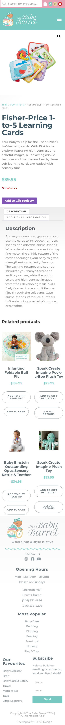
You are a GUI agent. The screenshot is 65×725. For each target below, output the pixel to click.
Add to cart (16, 411)
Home (5, 104)
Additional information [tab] (26, 217)
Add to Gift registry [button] (19, 200)
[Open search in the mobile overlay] (21, 3)
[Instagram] (55, 4)
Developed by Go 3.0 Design (34, 722)
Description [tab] (16, 211)
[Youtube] (60, 4)
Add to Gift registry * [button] (48, 397)
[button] (59, 19)
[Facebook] (50, 4)
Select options (49, 412)
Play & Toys (17, 104)
